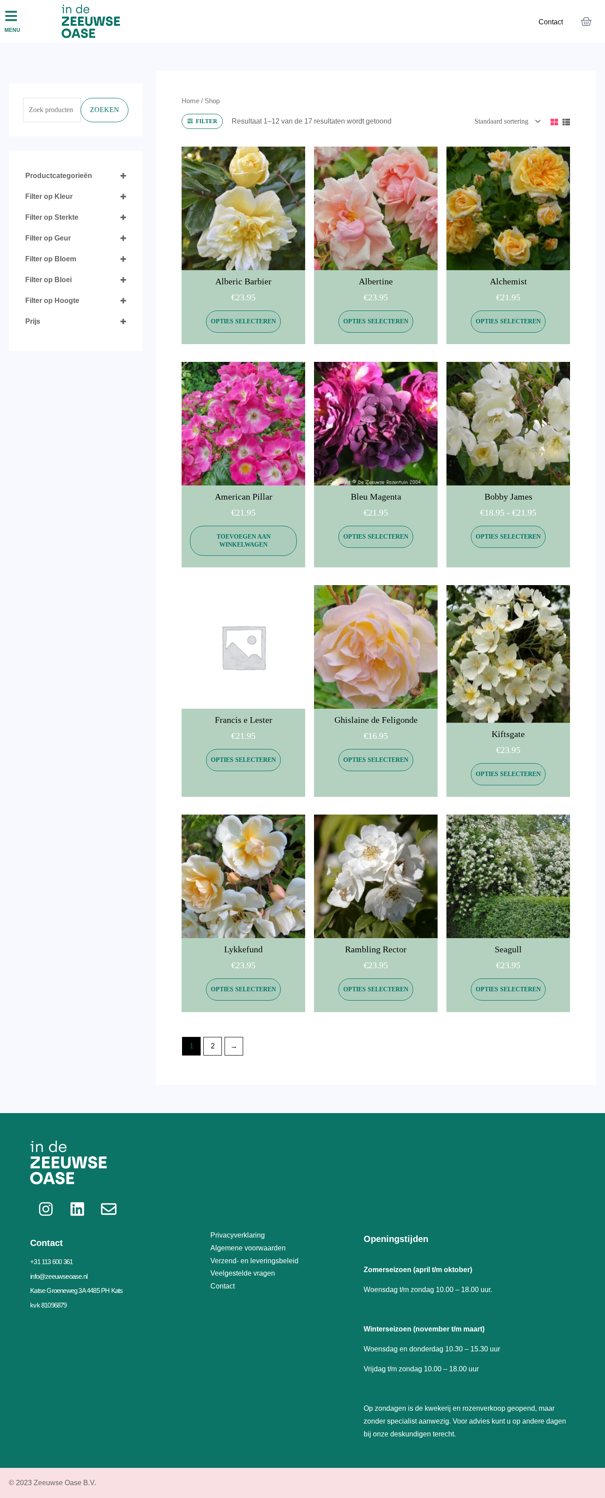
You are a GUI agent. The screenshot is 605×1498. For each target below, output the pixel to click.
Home (190, 101)
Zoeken (104, 109)
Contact (551, 22)
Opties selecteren (243, 321)
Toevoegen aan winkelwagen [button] (244, 540)
